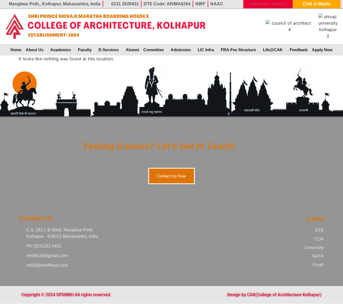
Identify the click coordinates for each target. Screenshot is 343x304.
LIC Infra (206, 49)
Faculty (85, 49)
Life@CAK (273, 49)
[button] (36, 50)
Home (15, 49)
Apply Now (322, 49)
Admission (181, 49)
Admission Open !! (268, 4)
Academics (60, 49)
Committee (153, 49)
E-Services (109, 49)
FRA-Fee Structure (238, 49)
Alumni (132, 49)
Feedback (299, 49)
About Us (34, 49)
